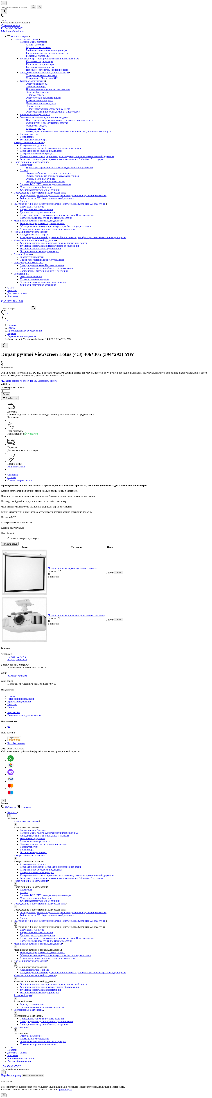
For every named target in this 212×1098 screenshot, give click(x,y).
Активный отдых (23, 254)
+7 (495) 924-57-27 (13, 28)
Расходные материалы (38, 55)
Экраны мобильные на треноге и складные (49, 173)
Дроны (23, 201)
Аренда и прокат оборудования (30, 231)
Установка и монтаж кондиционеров (39, 251)
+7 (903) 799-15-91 (17, 659)
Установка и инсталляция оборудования (35, 240)
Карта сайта (13, 712)
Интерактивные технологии (29, 142)
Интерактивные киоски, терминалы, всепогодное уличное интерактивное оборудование (67, 156)
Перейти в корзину (11, 1075)
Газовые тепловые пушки (39, 100)
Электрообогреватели (37, 92)
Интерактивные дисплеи (33, 145)
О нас (10, 287)
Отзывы (11, 477)
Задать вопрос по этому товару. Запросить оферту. (30, 380)
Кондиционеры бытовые (33, 42)
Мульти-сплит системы (38, 47)
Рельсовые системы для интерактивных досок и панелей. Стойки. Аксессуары (61, 159)
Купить (5, 394)
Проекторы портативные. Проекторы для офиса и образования (59, 167)
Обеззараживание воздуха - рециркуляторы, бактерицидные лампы (55, 226)
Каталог (12, 812)
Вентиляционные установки (35, 114)
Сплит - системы (35, 44)
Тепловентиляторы (36, 86)
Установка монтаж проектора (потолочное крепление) (76, 615)
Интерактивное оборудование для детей (41, 150)
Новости (12, 290)
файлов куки (65, 1089)
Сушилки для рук (35, 128)
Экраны (24, 170)
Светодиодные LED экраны (28, 262)
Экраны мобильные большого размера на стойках (52, 176)
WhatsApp (32, 433)
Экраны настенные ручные (40, 178)
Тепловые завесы (35, 95)
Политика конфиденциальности (24, 715)
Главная (11, 325)
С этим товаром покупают (21, 480)
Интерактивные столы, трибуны (37, 153)
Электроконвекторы (36, 83)
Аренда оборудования (19, 701)
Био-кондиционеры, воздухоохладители (47, 53)
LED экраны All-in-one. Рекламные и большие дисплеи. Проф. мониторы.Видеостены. (60, 204)
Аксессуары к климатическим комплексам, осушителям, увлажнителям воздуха (68, 131)
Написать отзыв (9, 544)
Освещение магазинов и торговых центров (43, 282)
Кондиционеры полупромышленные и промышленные (49, 58)
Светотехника (21, 273)
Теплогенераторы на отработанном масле (48, 109)
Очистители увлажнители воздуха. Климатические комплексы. (59, 120)
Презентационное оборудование (31, 162)
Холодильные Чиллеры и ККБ (42, 78)
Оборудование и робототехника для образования (39, 192)
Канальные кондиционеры (40, 64)
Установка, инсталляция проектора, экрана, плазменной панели (54, 243)
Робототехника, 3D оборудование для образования (47, 198)
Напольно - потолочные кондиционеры (47, 69)
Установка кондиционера (33, 139)
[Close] (3, 1072)
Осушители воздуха (36, 125)
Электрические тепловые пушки (43, 97)
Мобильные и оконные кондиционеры (46, 50)
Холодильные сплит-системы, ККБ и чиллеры (44, 72)
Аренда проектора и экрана (34, 234)
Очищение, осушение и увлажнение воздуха (43, 117)
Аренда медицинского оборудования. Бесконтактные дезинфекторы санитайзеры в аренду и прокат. (73, 237)
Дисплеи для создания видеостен (37, 212)
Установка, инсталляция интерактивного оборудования (49, 245)
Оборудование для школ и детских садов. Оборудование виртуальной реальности (63, 195)
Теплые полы (33, 106)
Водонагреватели (29, 134)
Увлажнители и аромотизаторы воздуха (47, 123)
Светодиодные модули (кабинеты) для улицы (44, 271)
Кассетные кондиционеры (40, 67)
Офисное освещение (31, 276)
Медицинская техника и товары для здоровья (38, 220)
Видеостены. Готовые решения (36, 209)
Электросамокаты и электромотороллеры (42, 259)
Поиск (10, 707)
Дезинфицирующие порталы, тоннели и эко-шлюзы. (48, 229)
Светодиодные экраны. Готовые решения (42, 265)
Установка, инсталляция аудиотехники (40, 248)
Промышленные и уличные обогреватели (48, 89)
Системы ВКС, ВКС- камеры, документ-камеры (45, 184)
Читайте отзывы (16, 743)
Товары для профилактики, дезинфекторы (42, 223)
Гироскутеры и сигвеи (32, 257)
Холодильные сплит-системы (41, 75)
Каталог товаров (20, 36)
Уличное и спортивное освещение (38, 285)
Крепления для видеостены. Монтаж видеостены (46, 217)
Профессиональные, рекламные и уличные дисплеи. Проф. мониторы (57, 215)
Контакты (12, 296)
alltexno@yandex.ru (14, 31)
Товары (11, 328)
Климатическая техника (26, 39)
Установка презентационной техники (40, 190)
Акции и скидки (16, 466)
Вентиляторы (27, 136)
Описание (12, 474)
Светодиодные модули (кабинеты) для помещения (46, 268)
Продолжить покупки (33, 1075)
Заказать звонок (11, 25)
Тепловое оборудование (32, 81)
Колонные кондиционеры (39, 61)
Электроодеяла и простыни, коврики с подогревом (53, 111)
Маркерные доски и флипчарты (37, 187)
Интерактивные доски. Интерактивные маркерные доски (50, 148)
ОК (3, 1095)
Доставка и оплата (17, 293)
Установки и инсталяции (20, 698)
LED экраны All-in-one (32, 206)
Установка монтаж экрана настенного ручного (72, 568)
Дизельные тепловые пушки (41, 103)
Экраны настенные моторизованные (45, 181)
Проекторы (26, 164)
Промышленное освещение (34, 279)
